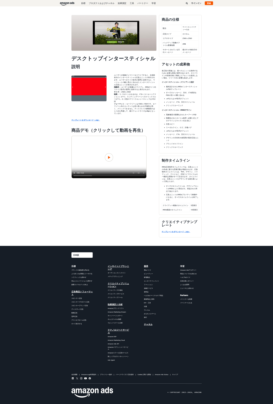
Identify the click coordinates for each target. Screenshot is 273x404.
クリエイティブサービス (116, 294)
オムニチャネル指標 (114, 319)
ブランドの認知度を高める (80, 270)
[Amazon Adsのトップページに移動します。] (92, 392)
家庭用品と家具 (149, 299)
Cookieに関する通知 (144, 374)
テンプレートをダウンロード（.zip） (85, 120)
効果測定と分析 (115, 304)
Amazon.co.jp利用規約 (88, 374)
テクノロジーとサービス (118, 331)
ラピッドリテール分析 (115, 323)
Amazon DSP (112, 336)
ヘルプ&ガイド (185, 277)
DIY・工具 (147, 303)
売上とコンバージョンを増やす (81, 281)
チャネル (148, 324)
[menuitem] (82, 313)
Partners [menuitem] (184, 295)
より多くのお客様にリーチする (81, 274)
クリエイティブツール (115, 297)
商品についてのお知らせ (188, 274)
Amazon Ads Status (161, 374)
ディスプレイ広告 (77, 309)
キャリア (175, 374)
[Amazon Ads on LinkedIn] (72, 378)
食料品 (146, 292)
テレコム (147, 310)
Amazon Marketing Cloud (116, 340)
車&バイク (147, 270)
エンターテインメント (151, 281)
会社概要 (74, 374)
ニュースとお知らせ (187, 288)
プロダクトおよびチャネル (101, 3)
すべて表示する (76, 324)
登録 (209, 3)
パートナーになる (186, 303)
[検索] (187, 3)
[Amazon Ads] (65, 3)
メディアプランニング (115, 276)
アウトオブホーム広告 (78, 320)
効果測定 (122, 3)
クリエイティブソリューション (118, 285)
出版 (145, 306)
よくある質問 (184, 284)
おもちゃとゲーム (150, 314)
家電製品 (147, 277)
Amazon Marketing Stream (117, 312)
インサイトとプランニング (118, 267)
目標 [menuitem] (73, 266)
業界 (146, 266)
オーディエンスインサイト (117, 273)
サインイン (196, 3)
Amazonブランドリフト (116, 308)
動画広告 (74, 313)
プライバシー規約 (106, 374)
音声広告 (74, 316)
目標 (83, 3)
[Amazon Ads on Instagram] (81, 378)
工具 (132, 3)
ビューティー (148, 274)
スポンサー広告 (76, 298)
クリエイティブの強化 (115, 290)
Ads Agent (111, 360)
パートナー (142, 3)
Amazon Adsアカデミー (188, 270)
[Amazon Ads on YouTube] (85, 378)
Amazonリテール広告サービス (118, 353)
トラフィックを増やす (78, 277)
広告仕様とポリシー (187, 281)
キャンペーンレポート (115, 315)
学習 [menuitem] (182, 266)
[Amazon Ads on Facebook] (90, 378)
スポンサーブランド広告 (79, 305)
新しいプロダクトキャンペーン (118, 356)
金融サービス (148, 288)
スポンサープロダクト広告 (80, 302)
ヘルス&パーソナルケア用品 (153, 295)
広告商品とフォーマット (82, 293)
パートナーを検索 (186, 299)
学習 (154, 3)
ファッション (148, 284)
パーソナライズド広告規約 (125, 374)
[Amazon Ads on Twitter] (77, 378)
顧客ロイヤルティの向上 (79, 284)
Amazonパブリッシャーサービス (118, 348)
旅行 (145, 317)
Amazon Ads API (113, 344)
